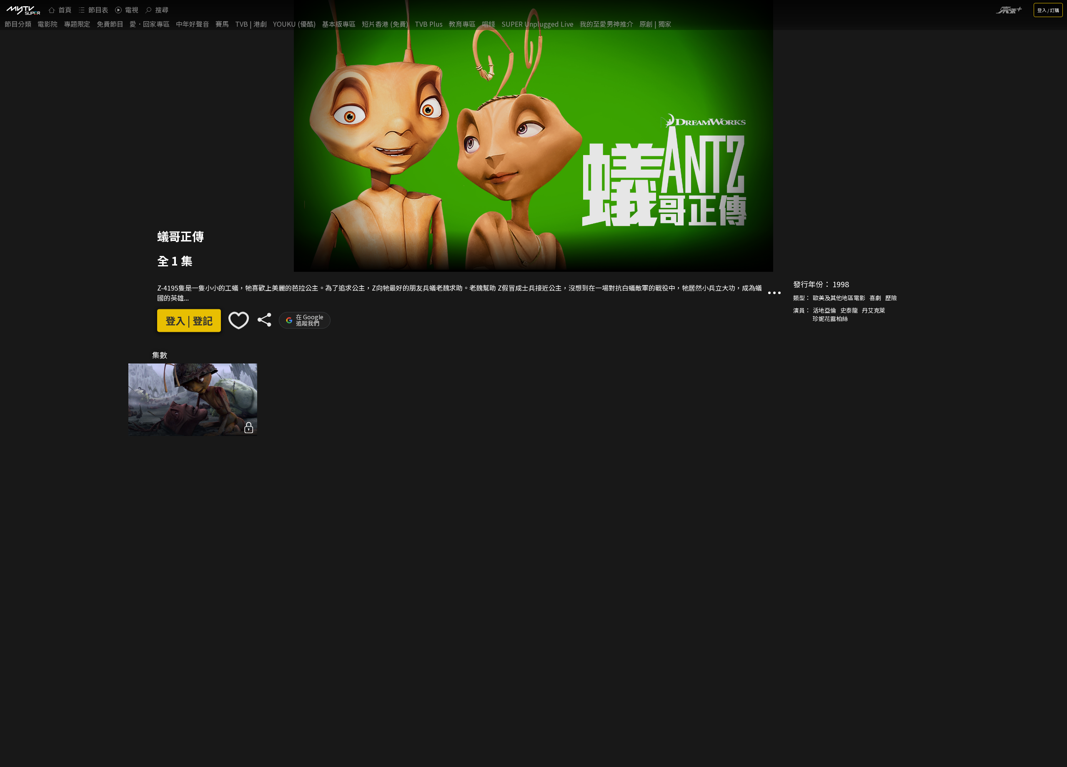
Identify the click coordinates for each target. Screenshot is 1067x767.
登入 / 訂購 (1048, 10)
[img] (23, 10)
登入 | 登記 (189, 320)
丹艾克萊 (873, 310)
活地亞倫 (824, 310)
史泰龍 (849, 310)
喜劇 (875, 297)
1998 (840, 283)
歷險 (891, 297)
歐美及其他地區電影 (839, 297)
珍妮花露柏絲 (830, 318)
